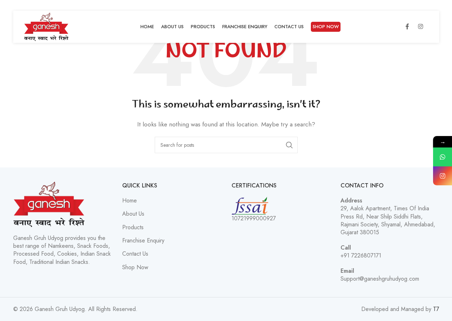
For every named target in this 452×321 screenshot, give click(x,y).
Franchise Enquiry (143, 241)
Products (133, 227)
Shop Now (135, 267)
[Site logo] (46, 26)
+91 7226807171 (361, 255)
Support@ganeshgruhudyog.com (380, 279)
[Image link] (49, 204)
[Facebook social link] (407, 26)
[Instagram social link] (420, 26)
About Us (133, 214)
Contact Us (135, 254)
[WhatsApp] (442, 156)
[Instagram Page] (442, 175)
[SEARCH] (289, 145)
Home (129, 201)
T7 (436, 309)
